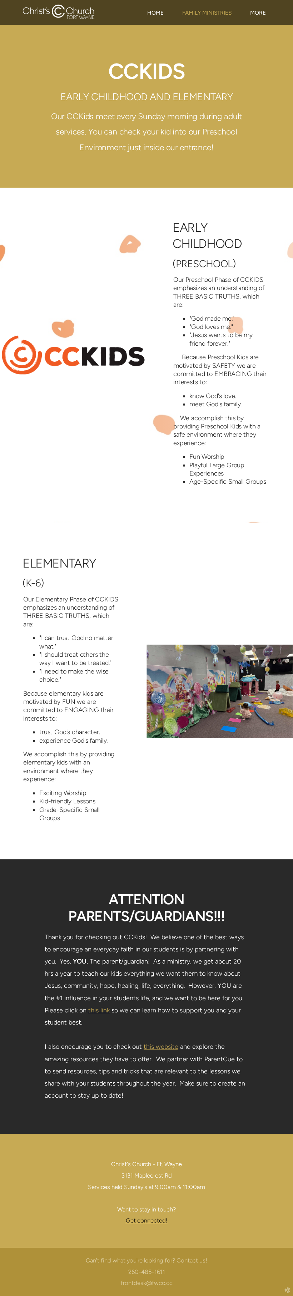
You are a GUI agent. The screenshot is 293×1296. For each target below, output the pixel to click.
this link (99, 1010)
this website (161, 1046)
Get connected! (147, 1220)
